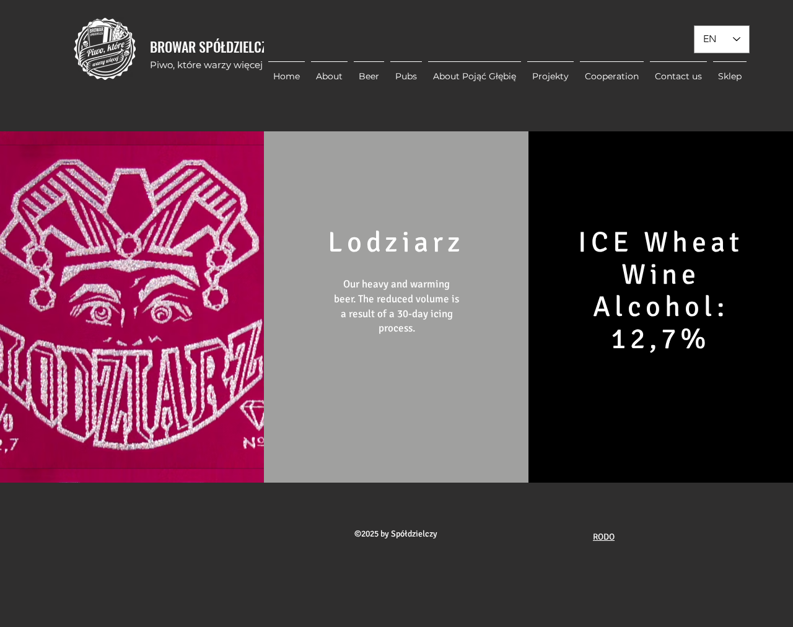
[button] (550, 70)
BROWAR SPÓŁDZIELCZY (212, 46)
